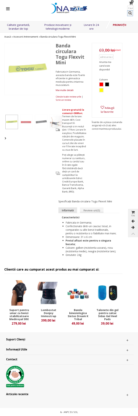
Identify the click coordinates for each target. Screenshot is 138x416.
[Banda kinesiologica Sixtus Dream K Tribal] (78, 293)
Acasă (7, 36)
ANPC (67, 412)
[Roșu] (101, 84)
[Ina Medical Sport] (69, 7)
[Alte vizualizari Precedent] (6, 105)
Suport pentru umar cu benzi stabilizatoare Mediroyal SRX (19, 314)
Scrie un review (63, 99)
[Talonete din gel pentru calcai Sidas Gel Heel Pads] (107, 293)
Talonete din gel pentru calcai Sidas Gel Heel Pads (107, 314)
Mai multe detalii (64, 90)
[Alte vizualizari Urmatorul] (6, 138)
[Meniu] (8, 8)
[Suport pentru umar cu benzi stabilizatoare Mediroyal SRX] (19, 293)
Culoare (103, 79)
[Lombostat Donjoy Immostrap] (48, 293)
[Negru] (107, 84)
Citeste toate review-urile (69, 96)
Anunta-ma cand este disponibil (105, 65)
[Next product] (133, 227)
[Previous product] (133, 221)
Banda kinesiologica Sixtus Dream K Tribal (78, 314)
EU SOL (74, 412)
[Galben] (101, 90)
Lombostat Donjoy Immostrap (48, 313)
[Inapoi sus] (133, 234)
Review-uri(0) (91, 210)
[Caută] (130, 13)
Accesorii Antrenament (25, 36)
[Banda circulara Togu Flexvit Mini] (11, 122)
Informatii (68, 210)
